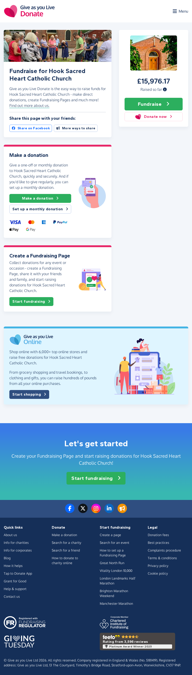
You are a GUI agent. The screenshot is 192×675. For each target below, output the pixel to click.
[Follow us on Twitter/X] (83, 511)
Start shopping (26, 394)
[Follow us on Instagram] (96, 511)
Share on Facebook (34, 128)
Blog (7, 558)
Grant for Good (15, 581)
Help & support (15, 589)
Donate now (155, 116)
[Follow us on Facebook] (69, 511)
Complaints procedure (164, 550)
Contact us (12, 596)
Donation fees (158, 535)
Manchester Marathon (116, 603)
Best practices (158, 543)
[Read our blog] (122, 511)
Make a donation (37, 198)
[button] (165, 89)
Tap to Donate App (18, 573)
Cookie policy (158, 573)
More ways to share (79, 128)
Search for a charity (66, 543)
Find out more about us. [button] (29, 105)
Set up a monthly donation (37, 209)
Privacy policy (158, 566)
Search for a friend (66, 550)
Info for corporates (18, 550)
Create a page (110, 535)
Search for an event (114, 543)
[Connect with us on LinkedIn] (109, 511)
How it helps (13, 566)
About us (10, 535)
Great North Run (112, 563)
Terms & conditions (162, 558)
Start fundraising (28, 301)
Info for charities (16, 543)
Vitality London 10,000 (116, 571)
